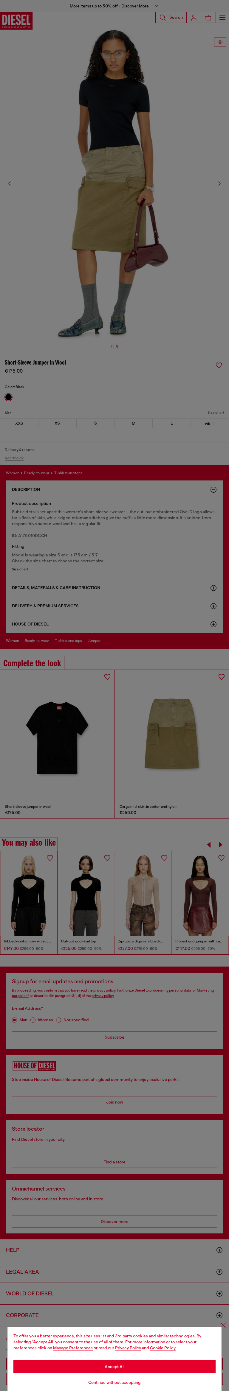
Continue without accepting (114, 1382)
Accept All (114, 1366)
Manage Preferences (73, 1347)
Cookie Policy (163, 1347)
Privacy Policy (128, 1347)
